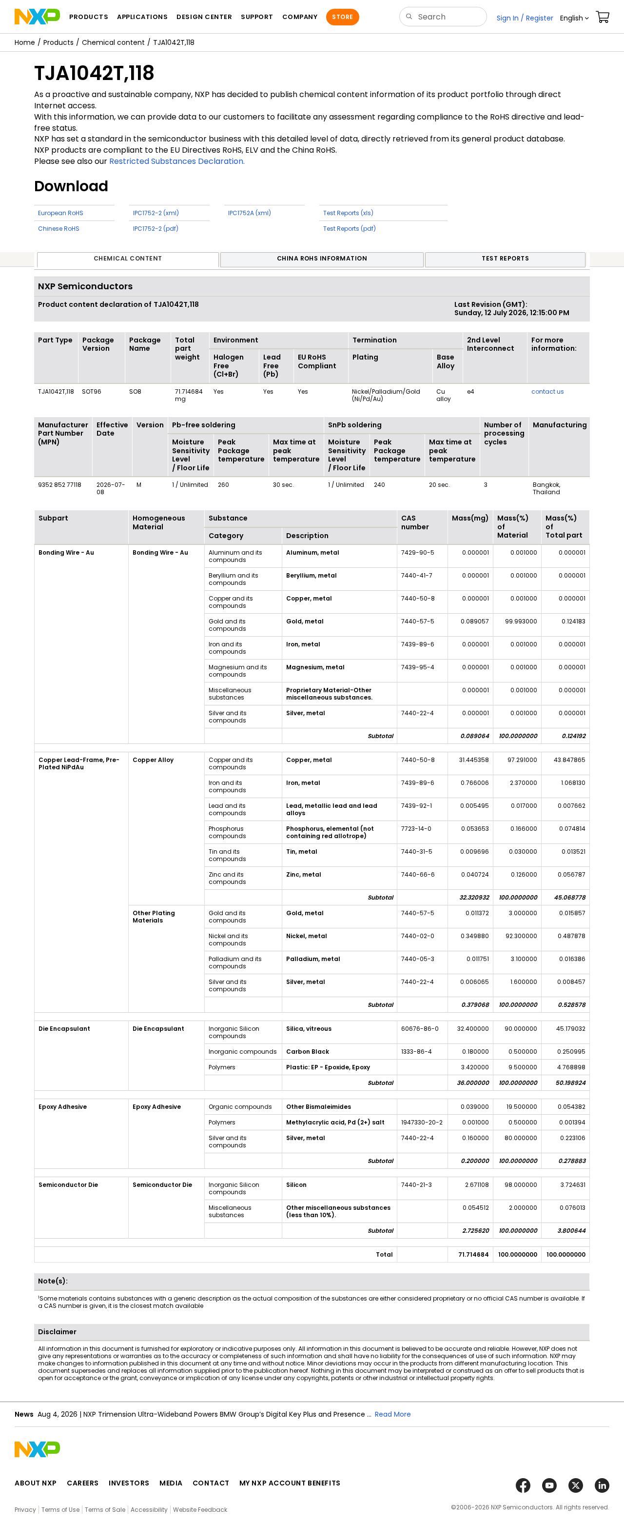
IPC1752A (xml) (249, 213)
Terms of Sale (105, 1509)
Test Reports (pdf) (349, 228)
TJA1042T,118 (174, 42)
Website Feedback (200, 1509)
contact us (547, 391)
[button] (574, 18)
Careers (83, 1483)
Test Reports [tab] (505, 258)
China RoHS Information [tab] (322, 258)
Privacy (25, 1509)
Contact (211, 1483)
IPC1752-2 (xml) (156, 213)
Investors (129, 1483)
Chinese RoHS (58, 228)
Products (58, 42)
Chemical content (113, 42)
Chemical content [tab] (128, 258)
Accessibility (149, 1509)
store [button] (342, 17)
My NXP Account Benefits (290, 1483)
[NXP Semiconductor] (37, 16)
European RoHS (60, 213)
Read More (393, 1414)
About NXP (36, 1483)
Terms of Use (60, 1509)
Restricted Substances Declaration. (177, 161)
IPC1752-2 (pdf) (155, 228)
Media (171, 1483)
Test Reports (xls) (348, 213)
